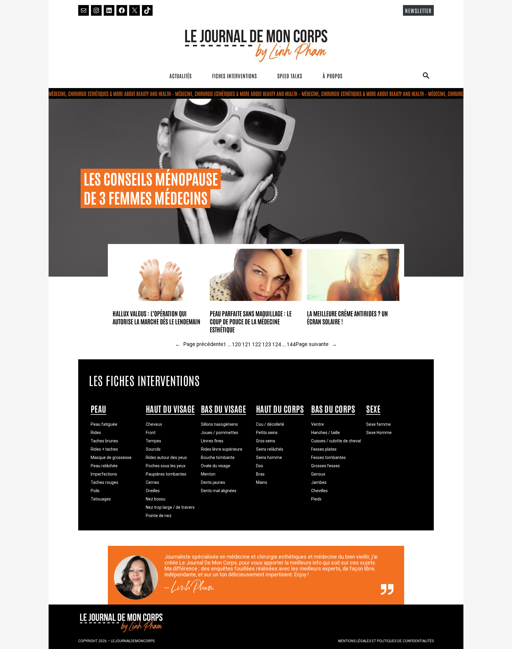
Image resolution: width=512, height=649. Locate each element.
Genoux (318, 474)
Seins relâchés (269, 449)
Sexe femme (378, 424)
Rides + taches (104, 449)
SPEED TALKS (289, 75)
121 (246, 344)
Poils (95, 490)
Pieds (316, 499)
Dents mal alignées (218, 490)
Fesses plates (324, 449)
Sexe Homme (379, 432)
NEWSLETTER (418, 10)
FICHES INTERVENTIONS (234, 75)
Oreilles (153, 490)
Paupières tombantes (166, 474)
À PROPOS (333, 75)
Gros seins (265, 440)
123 (266, 344)
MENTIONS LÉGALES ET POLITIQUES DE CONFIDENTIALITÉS (386, 641)
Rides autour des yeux (166, 457)
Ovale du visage (215, 465)
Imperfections (104, 474)
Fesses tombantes (328, 457)
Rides (96, 432)
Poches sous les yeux (165, 465)
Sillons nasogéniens (219, 424)
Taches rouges (104, 482)
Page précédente (199, 344)
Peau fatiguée (104, 424)
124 (276, 344)
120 (236, 344)
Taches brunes (104, 440)
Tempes (153, 440)
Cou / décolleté (270, 424)
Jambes (319, 482)
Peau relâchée (104, 465)
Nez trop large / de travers (170, 507)
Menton (208, 474)
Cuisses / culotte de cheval (336, 440)
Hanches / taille (325, 432)
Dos (259, 465)
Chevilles (319, 490)
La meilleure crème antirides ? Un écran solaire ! (347, 317)
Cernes (152, 482)
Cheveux (154, 424)
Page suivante (316, 344)
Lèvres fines (212, 440)
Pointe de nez (159, 515)
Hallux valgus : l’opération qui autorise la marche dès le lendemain (156, 317)
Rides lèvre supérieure (221, 449)
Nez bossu (155, 499)
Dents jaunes (213, 482)
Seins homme (269, 457)
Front (151, 432)
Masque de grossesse (111, 457)
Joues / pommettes (219, 432)
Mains (261, 482)
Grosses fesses (325, 465)
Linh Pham (192, 589)
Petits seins (267, 432)
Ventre (317, 424)
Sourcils (153, 449)
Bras (260, 474)
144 (291, 344)
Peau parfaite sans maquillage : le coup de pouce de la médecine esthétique (251, 321)
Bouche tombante (218, 457)
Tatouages (101, 499)
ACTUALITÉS (180, 75)
